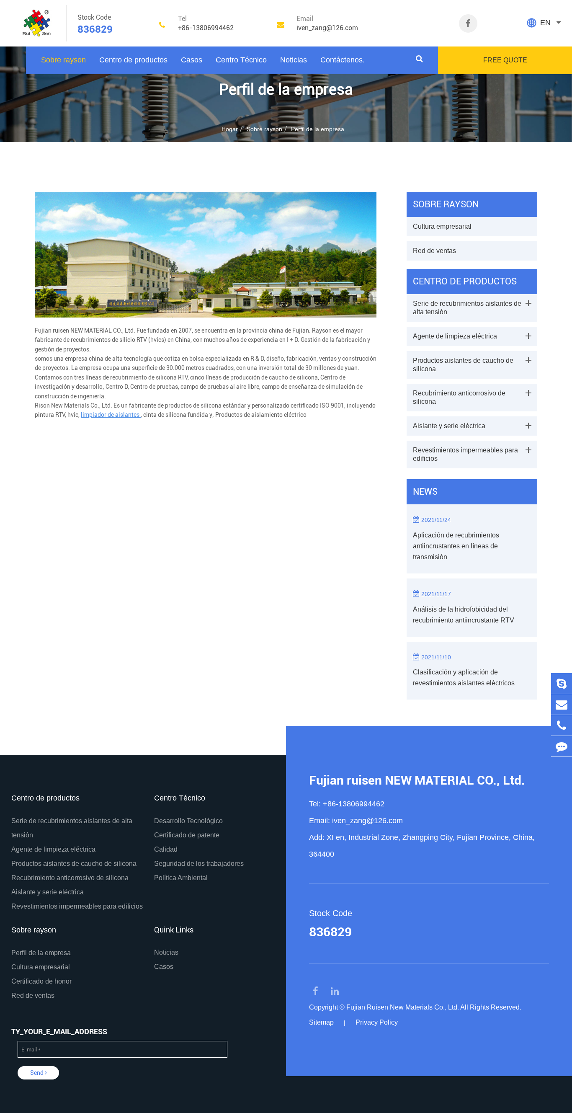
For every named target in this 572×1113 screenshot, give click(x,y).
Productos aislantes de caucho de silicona (463, 364)
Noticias (293, 60)
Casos (191, 60)
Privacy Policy (377, 1022)
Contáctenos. (342, 60)
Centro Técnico (241, 60)
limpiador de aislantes (111, 414)
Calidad (166, 849)
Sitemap (321, 1022)
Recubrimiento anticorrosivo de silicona (459, 397)
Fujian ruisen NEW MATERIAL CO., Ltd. (417, 780)
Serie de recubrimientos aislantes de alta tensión (467, 307)
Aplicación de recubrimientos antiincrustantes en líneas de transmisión (456, 546)
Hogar (230, 129)
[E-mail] (561, 704)
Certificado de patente (186, 835)
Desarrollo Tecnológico (188, 820)
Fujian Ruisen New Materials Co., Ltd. (402, 1007)
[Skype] (561, 683)
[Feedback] (561, 746)
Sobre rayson (63, 60)
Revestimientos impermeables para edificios (465, 454)
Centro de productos (133, 60)
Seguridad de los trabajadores (199, 863)
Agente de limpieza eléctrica (455, 336)
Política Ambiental (181, 877)
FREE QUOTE (505, 60)
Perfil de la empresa (317, 129)
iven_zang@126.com (367, 820)
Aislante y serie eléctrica (449, 425)
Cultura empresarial (442, 226)
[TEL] (561, 725)
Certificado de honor (41, 981)
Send (37, 1072)
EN (545, 22)
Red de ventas (434, 250)
